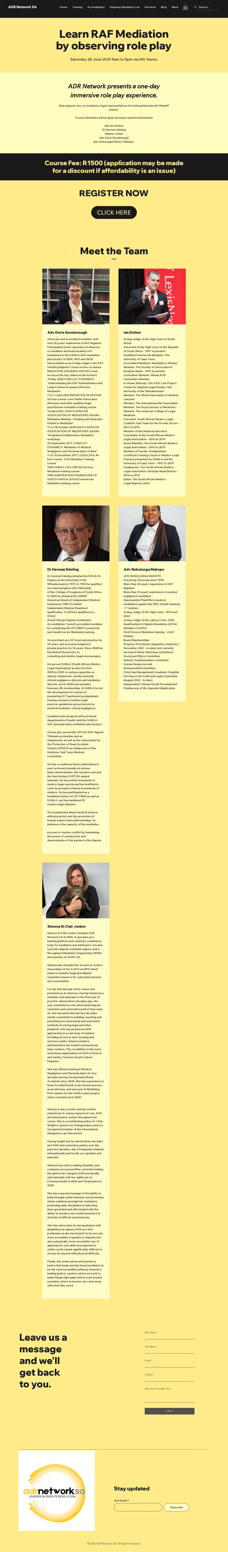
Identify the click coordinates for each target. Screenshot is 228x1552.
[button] (185, 6)
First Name (150, 1332)
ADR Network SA (22, 7)
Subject (149, 1374)
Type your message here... (158, 1388)
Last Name (150, 1346)
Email (147, 1360)
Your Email (120, 1500)
